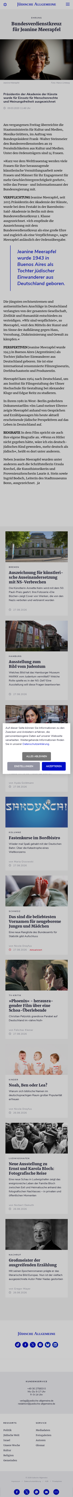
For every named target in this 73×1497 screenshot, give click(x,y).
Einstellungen (23, 766)
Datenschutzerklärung (36, 744)
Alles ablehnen (36, 756)
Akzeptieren (54, 766)
